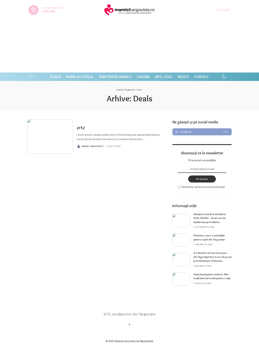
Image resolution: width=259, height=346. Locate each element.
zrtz (81, 127)
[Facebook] (202, 131)
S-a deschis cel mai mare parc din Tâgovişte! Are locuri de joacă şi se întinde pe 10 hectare (212, 256)
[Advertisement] (129, 46)
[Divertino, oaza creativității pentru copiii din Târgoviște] (181, 240)
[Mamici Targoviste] (129, 10)
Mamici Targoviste (92, 146)
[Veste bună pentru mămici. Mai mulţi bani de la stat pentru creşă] (181, 278)
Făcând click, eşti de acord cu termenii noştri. (203, 186)
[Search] (229, 77)
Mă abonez (202, 179)
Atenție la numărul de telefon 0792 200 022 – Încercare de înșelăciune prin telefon (209, 218)
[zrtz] (50, 136)
